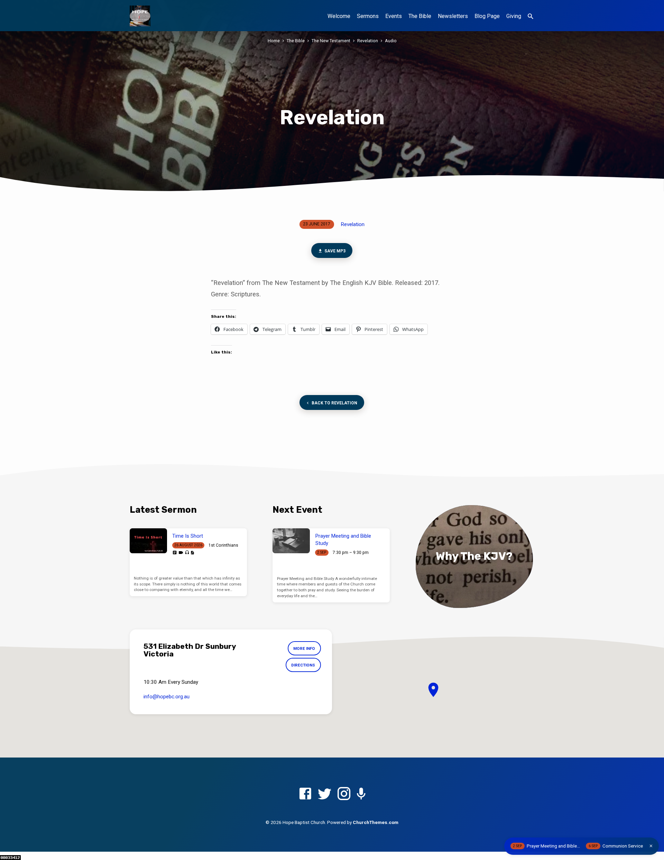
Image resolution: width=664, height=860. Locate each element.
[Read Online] (174, 552)
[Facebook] (305, 794)
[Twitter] (324, 794)
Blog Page (487, 16)
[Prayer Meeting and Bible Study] (291, 540)
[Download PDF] (192, 552)
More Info (304, 648)
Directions (303, 665)
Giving (513, 16)
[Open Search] (530, 16)
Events (393, 16)
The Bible (419, 16)
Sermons (368, 16)
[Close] (651, 846)
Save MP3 (335, 251)
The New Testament (331, 40)
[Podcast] (361, 794)
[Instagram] (344, 794)
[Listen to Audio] (187, 552)
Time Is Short (187, 536)
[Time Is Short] (148, 540)
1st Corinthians (223, 545)
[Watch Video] (181, 552)
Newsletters (453, 16)
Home (274, 40)
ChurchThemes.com (375, 822)
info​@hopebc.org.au (167, 696)
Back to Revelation (334, 403)
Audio (391, 40)
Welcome (339, 16)
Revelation (367, 40)
